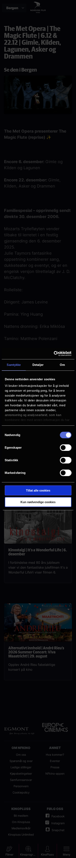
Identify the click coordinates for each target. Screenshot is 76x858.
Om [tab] (62, 364)
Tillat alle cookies (38, 490)
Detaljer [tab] (38, 364)
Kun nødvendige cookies (38, 502)
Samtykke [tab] (14, 364)
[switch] (65, 447)
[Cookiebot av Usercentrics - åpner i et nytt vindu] (54, 353)
